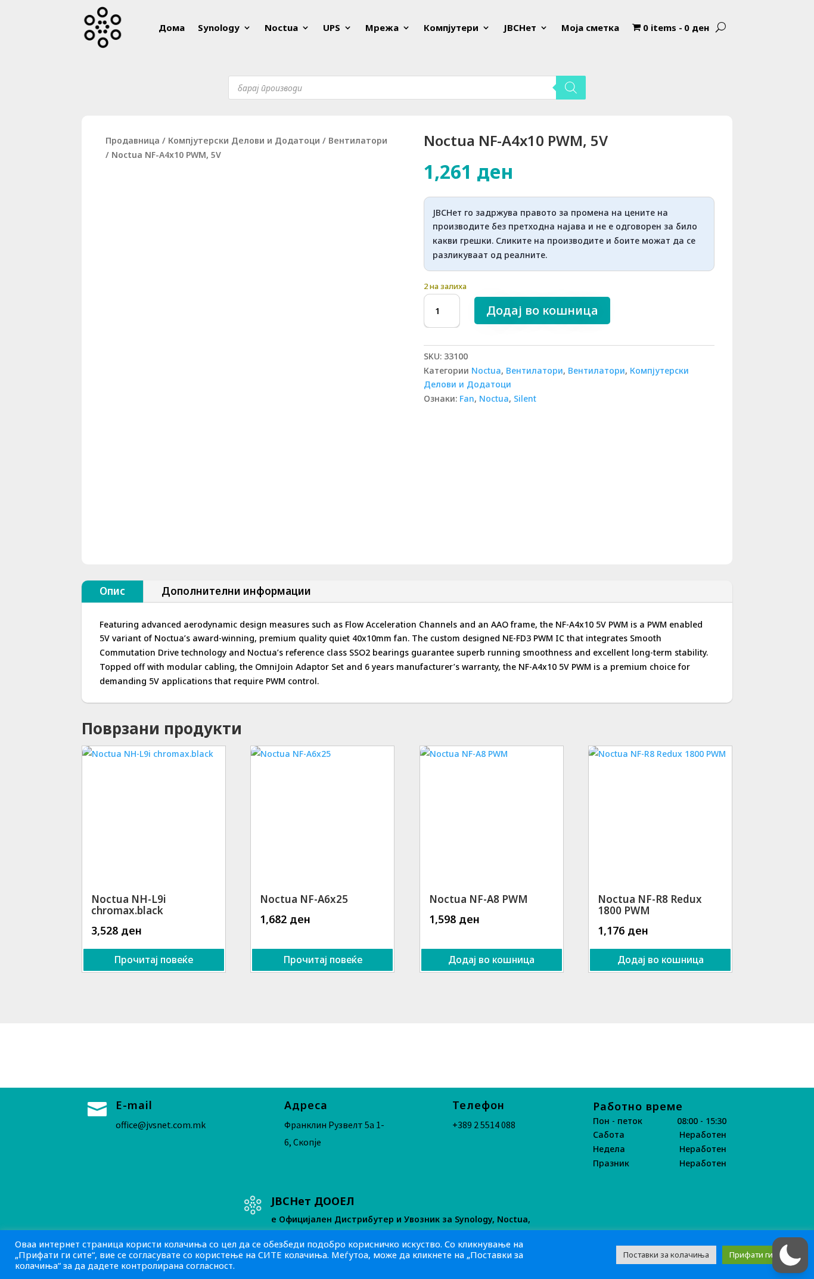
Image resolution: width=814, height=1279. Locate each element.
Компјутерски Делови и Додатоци (244, 140)
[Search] (571, 88)
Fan (466, 398)
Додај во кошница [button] (491, 959)
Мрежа (382, 27)
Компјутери (451, 27)
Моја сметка (590, 27)
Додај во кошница (542, 310)
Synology (219, 27)
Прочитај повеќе (153, 959)
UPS (331, 27)
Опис (112, 591)
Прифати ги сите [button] (760, 1254)
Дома (172, 27)
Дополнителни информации (236, 591)
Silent (525, 398)
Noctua (281, 27)
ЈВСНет (520, 27)
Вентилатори (357, 140)
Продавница (132, 140)
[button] (790, 1255)
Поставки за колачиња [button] (666, 1254)
